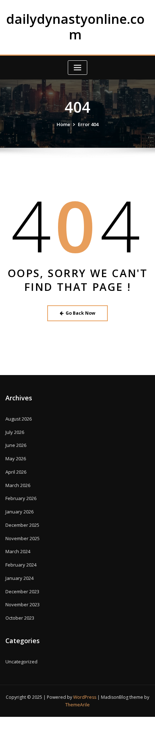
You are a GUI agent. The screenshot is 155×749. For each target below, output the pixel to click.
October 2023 (19, 618)
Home (63, 124)
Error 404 (88, 124)
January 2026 (19, 511)
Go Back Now (80, 313)
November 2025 (22, 538)
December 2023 (22, 591)
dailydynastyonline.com (75, 27)
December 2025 (22, 525)
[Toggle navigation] (77, 67)
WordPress (84, 697)
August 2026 (18, 419)
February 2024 (20, 564)
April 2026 (15, 472)
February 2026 (20, 498)
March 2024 (17, 551)
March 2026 (17, 485)
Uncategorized (21, 661)
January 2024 (19, 578)
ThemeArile (77, 705)
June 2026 (15, 445)
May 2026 (15, 458)
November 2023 (22, 604)
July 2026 (14, 432)
